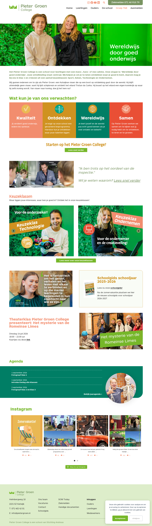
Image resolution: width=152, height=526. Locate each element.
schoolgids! (116, 288)
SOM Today (64, 499)
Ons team (43, 499)
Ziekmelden (63, 503)
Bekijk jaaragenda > (93, 394)
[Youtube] (95, 2)
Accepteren (120, 518)
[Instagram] (88, 2)
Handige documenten (68, 507)
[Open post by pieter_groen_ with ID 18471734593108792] (92, 431)
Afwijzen (136, 518)
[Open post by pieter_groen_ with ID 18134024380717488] (27, 431)
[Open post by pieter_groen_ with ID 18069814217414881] (125, 431)
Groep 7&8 (121, 8)
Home (69, 8)
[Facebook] (91, 2)
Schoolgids (43, 511)
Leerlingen (81, 8)
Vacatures (43, 503)
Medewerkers (93, 513)
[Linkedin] (98, 2)
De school (107, 8)
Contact (42, 507)
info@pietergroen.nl (21, 513)
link (28, 339)
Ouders (95, 8)
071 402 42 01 (18, 508)
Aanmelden (137, 8)
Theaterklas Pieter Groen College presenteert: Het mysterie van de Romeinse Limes (39, 322)
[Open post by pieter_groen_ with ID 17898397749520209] (59, 431)
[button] (104, 2)
